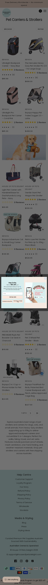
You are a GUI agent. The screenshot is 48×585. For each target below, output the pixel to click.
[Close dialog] (45, 278)
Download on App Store (7, 301)
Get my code (12, 297)
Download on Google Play (18, 301)
